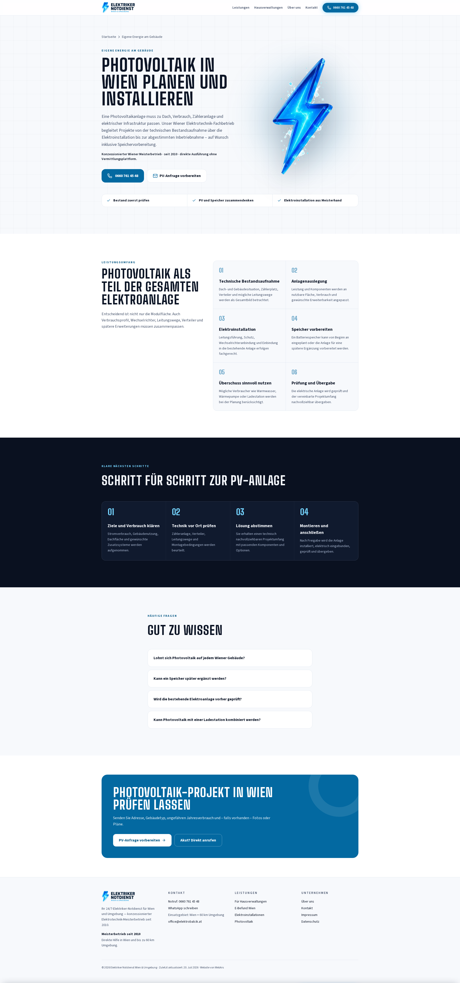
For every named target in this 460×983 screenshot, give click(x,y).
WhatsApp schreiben (183, 908)
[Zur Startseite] (118, 7)
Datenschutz (310, 921)
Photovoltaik (244, 921)
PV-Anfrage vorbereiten (180, 175)
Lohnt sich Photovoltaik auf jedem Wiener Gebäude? (199, 658)
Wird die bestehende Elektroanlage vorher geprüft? (198, 699)
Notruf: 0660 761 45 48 (183, 901)
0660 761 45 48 (126, 175)
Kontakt (311, 7)
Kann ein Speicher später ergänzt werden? (190, 678)
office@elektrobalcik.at (185, 921)
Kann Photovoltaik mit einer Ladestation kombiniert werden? (207, 719)
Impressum (309, 915)
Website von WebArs (212, 968)
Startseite (109, 36)
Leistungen (240, 7)
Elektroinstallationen (249, 915)
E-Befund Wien (245, 908)
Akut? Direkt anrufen (198, 840)
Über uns (294, 7)
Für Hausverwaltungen (251, 901)
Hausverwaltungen (268, 7)
